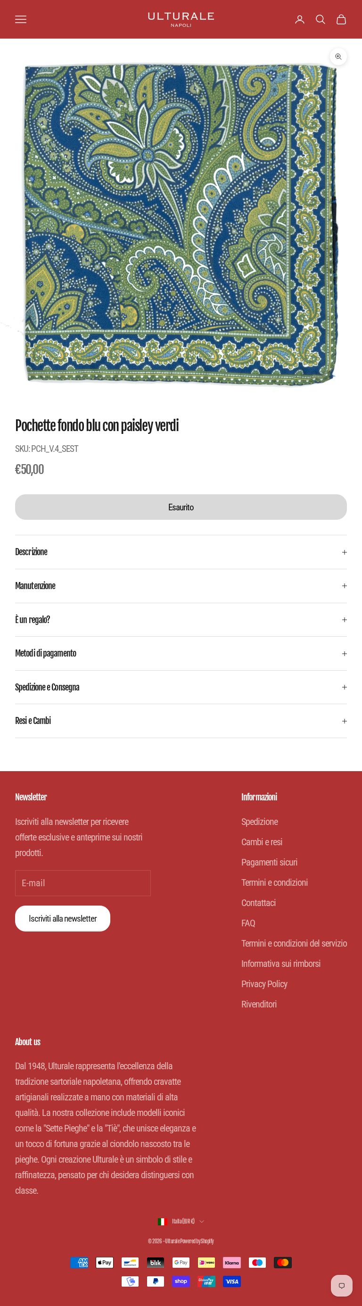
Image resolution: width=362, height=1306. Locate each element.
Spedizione (259, 821)
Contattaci (258, 902)
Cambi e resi (261, 842)
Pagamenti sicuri (269, 862)
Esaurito (181, 507)
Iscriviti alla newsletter (63, 918)
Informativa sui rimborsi (281, 963)
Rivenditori (259, 1004)
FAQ (248, 923)
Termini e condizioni (274, 882)
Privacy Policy (264, 984)
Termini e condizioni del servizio (294, 943)
